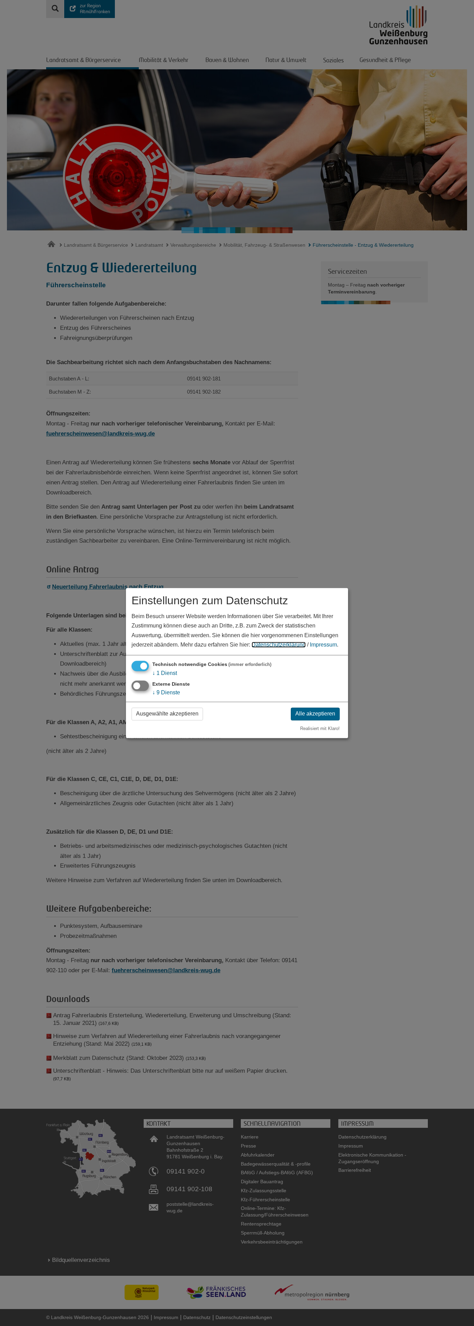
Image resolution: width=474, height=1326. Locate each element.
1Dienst (164, 673)
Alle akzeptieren (315, 714)
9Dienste (166, 693)
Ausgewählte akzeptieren (167, 714)
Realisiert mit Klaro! (320, 728)
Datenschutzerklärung (279, 645)
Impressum (323, 645)
